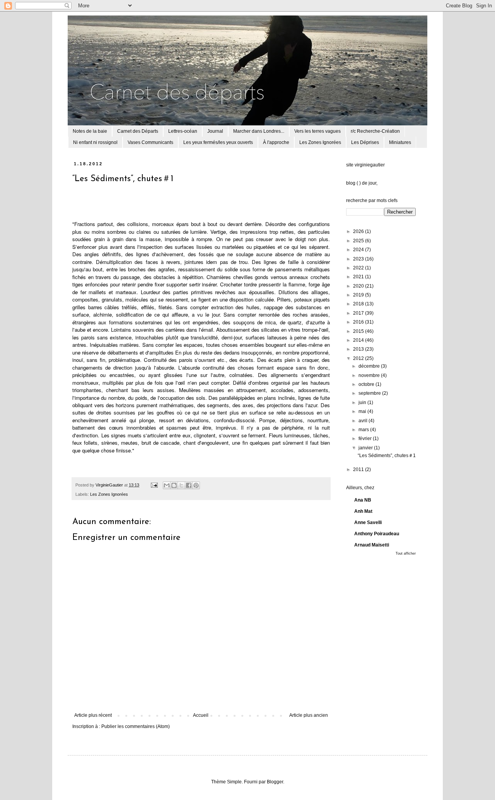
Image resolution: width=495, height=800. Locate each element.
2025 (359, 240)
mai (362, 411)
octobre (367, 384)
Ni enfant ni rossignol (95, 142)
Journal (215, 131)
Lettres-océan (182, 131)
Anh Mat (363, 511)
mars (364, 429)
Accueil (200, 715)
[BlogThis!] (174, 485)
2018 (359, 304)
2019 (359, 295)
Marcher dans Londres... (258, 131)
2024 (359, 249)
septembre (370, 393)
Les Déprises (365, 142)
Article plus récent (93, 715)
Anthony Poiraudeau (376, 533)
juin (362, 402)
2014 (359, 340)
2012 (359, 358)
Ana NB (362, 500)
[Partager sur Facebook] (189, 485)
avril (363, 420)
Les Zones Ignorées (320, 142)
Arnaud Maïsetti (371, 545)
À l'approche (276, 142)
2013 (359, 349)
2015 (359, 331)
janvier (366, 448)
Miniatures (400, 142)
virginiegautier (370, 165)
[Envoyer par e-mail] (167, 485)
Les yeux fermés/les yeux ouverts (218, 142)
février (365, 438)
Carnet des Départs (137, 131)
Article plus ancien (308, 715)
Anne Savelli (368, 522)
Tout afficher (406, 553)
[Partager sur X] (181, 485)
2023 (359, 259)
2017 (359, 313)
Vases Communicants (150, 142)
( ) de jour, (367, 183)
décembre (369, 366)
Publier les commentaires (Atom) (135, 726)
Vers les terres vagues (317, 131)
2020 (359, 286)
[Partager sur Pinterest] (196, 485)
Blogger (275, 782)
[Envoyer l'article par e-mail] (154, 485)
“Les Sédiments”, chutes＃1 (387, 455)
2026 (359, 231)
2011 (359, 469)
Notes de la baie (90, 131)
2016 (359, 322)
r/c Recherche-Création (375, 131)
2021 (359, 276)
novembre (369, 375)
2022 (359, 268)
